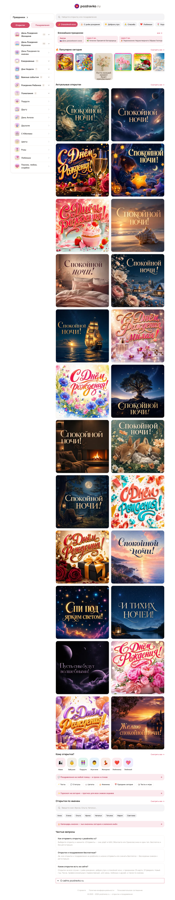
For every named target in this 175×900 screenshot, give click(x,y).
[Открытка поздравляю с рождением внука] (84, 62)
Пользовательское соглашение (130, 890)
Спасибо (129, 24)
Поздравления (42, 25)
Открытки (20, 25)
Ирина (87, 815)
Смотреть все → (157, 50)
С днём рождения (90, 24)
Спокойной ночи (67, 24)
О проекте (82, 890)
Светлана (131, 815)
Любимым (146, 24)
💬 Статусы (75, 784)
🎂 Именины (104, 784)
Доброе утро (112, 24)
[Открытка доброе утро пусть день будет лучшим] (143, 62)
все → (159, 33)
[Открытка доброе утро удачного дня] (65, 62)
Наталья (98, 815)
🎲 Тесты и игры (145, 784)
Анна (60, 815)
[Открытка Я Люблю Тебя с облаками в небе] (162, 62)
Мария (120, 815)
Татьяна (109, 815)
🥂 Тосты (61, 784)
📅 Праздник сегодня (124, 784)
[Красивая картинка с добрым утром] (123, 62)
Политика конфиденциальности (101, 890)
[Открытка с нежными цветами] (104, 66)
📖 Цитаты (89, 784)
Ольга (78, 815)
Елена (68, 815)
